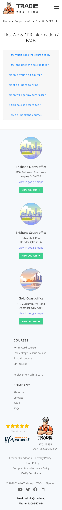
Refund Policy (31, 463)
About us (19, 392)
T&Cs (39, 483)
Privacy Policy (43, 458)
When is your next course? (25, 75)
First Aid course (23, 358)
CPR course (20, 364)
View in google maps (31, 182)
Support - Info (23, 21)
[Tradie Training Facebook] (35, 490)
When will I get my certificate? (27, 95)
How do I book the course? (25, 115)
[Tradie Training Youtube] (20, 490)
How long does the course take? (29, 65)
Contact (18, 397)
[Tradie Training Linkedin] (42, 490)
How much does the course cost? (29, 54)
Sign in (50, 483)
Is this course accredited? (25, 105)
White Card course (25, 347)
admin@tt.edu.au (35, 498)
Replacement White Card (28, 374)
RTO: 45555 (45, 444)
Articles (18, 403)
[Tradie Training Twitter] (28, 490)
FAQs (17, 408)
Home (6, 21)
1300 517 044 (35, 503)
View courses (30, 190)
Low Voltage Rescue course (30, 353)
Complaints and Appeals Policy (31, 468)
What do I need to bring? (24, 85)
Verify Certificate (31, 473)
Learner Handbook (20, 458)
